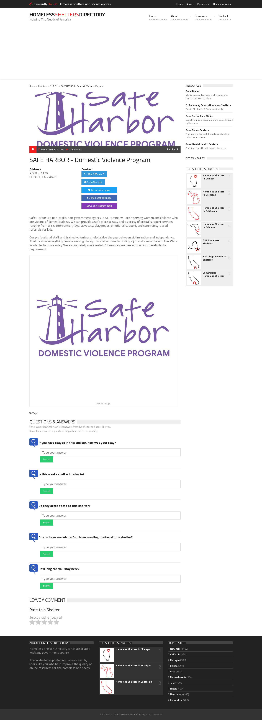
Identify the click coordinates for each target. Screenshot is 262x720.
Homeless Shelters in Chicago (213, 177)
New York (175, 648)
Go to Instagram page (100, 205)
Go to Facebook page (100, 198)
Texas (173, 683)
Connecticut (176, 700)
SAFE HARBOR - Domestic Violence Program (82, 86)
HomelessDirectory (67, 14)
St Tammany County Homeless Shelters (208, 105)
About (189, 4)
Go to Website (94, 182)
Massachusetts (178, 677)
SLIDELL (54, 86)
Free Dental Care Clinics (199, 116)
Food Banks (192, 91)
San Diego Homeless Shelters (214, 258)
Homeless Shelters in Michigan (213, 193)
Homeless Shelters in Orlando (213, 225)
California (175, 654)
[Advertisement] (131, 54)
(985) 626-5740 (95, 174)
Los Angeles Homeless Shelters (213, 274)
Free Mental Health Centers (202, 144)
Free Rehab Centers (197, 130)
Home (179, 4)
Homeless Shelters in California (213, 209)
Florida (174, 666)
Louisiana (42, 86)
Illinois (173, 688)
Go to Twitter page (101, 190)
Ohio (172, 671)
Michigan (175, 660)
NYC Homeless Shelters (211, 242)
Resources (203, 4)
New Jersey (176, 694)
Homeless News (222, 4)
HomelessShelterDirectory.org (130, 714)
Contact (225, 17)
